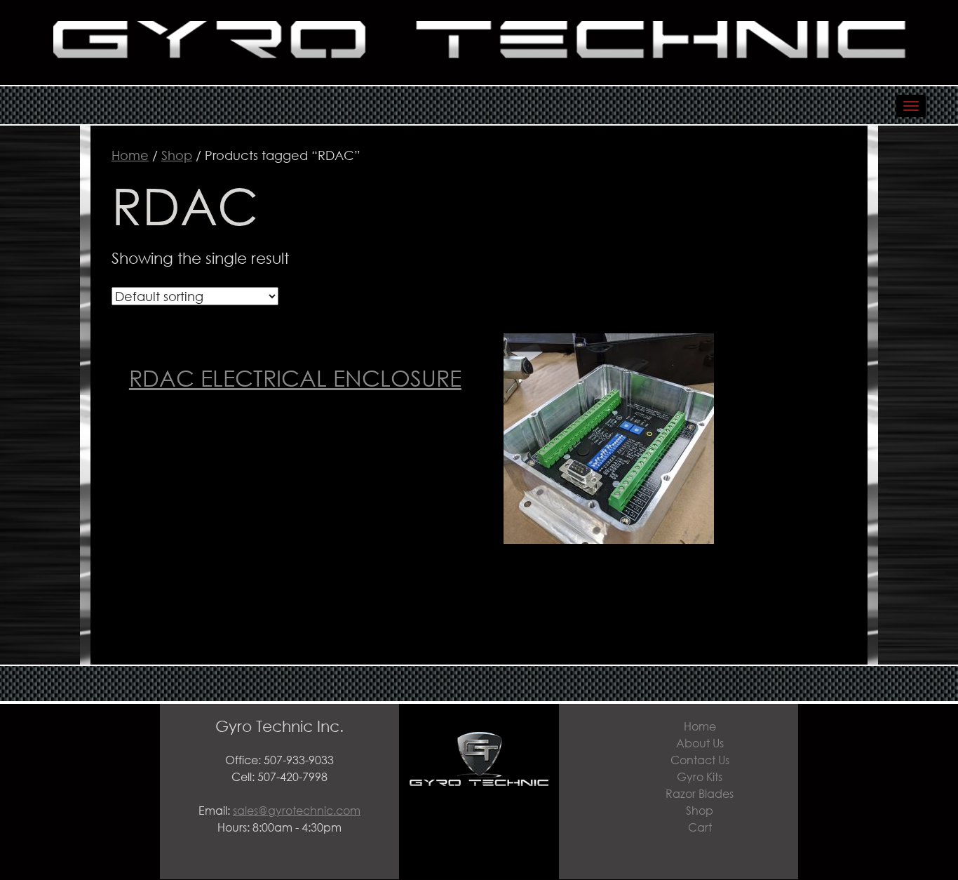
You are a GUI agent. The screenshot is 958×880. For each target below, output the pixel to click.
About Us (700, 742)
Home (130, 155)
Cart (700, 827)
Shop (176, 155)
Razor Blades (700, 793)
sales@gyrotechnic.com (296, 810)
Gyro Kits (699, 776)
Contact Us (699, 759)
